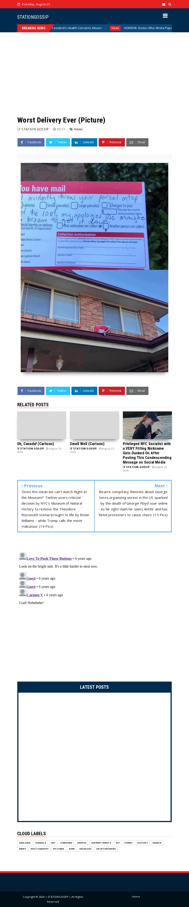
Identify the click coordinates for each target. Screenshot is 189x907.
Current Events (101, 842)
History (142, 842)
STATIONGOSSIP (32, 17)
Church (81, 842)
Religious (86, 848)
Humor (157, 842)
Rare (72, 848)
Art (53, 842)
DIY (118, 842)
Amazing (24, 842)
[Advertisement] (94, 74)
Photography (39, 848)
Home (136, 896)
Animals (40, 842)
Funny (128, 842)
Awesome (66, 842)
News (91, 28)
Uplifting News (106, 848)
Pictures (58, 848)
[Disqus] (94, 608)
